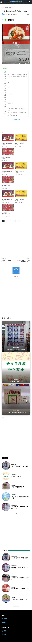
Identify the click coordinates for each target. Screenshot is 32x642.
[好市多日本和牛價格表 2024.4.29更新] (6, 578)
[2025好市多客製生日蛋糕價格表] (16, 336)
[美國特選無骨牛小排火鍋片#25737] (6, 588)
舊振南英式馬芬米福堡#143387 (19, 599)
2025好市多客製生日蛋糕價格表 (16, 350)
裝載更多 (15, 513)
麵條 (17, 221)
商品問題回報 (16, 120)
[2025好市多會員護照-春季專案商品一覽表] (6, 496)
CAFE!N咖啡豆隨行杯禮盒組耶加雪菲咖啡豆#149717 (23, 261)
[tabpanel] (16, 98)
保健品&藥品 (16, 410)
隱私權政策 (4, 618)
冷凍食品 (11, 7)
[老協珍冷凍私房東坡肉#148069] (8, 137)
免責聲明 (4, 622)
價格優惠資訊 (16, 347)
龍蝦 (20, 221)
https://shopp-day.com (16, 278)
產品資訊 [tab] (5, 68)
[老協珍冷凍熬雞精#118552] (21, 137)
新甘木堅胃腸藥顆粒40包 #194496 (16, 413)
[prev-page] (2, 418)
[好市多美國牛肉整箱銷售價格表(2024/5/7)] (6, 507)
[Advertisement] (16, 238)
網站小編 (8, 14)
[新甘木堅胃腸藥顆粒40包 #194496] (16, 399)
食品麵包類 (5, 7)
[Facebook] (16, 280)
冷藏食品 (13, 587)
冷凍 (6, 221)
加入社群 (4, 631)
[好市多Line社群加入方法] (16, 367)
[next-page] (5, 418)
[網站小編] (3, 14)
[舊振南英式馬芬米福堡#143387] (6, 598)
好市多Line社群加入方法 (16, 381)
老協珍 (13, 221)
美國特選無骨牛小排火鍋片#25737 (20, 589)
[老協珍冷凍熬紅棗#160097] (8, 151)
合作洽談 (4, 634)
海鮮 (9, 221)
